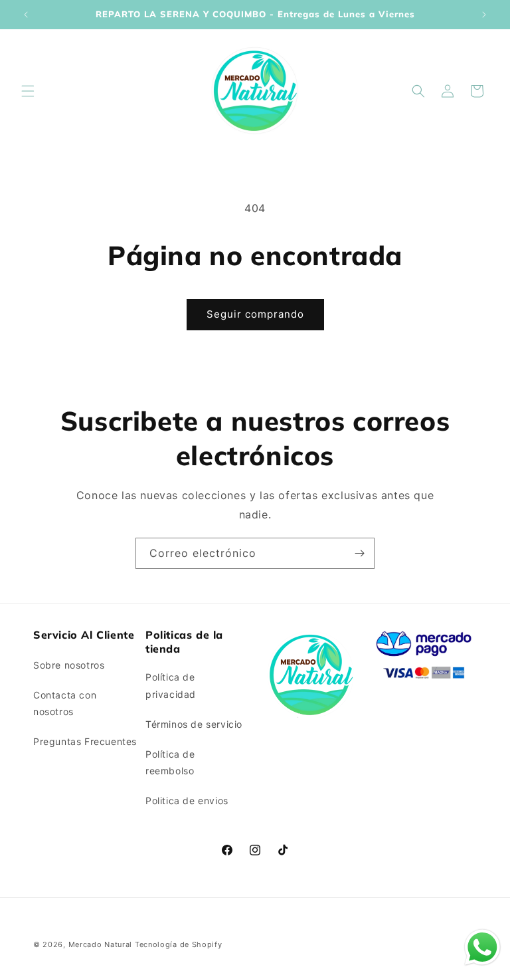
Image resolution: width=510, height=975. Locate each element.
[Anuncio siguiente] (484, 14)
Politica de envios (186, 800)
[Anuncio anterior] (26, 14)
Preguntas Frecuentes (85, 741)
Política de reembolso (170, 762)
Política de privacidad (170, 685)
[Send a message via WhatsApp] (482, 947)
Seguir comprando (255, 314)
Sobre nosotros (68, 665)
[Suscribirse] (359, 553)
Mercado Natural (100, 944)
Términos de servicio (193, 724)
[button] (27, 91)
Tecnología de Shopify (178, 944)
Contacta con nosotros (64, 703)
